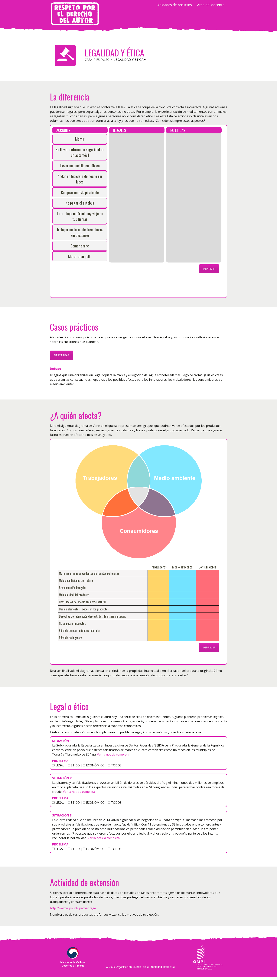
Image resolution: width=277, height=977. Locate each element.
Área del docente (210, 4)
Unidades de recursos (174, 4)
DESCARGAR (61, 355)
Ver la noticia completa (112, 754)
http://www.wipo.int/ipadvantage (73, 908)
